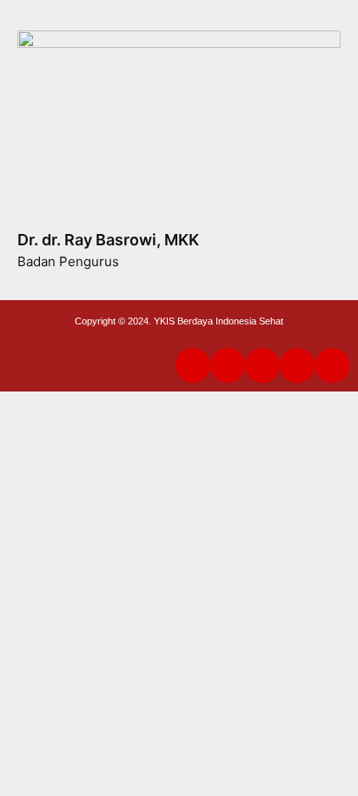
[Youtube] (262, 365)
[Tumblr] (227, 365)
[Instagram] (297, 365)
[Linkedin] (193, 365)
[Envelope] (332, 365)
